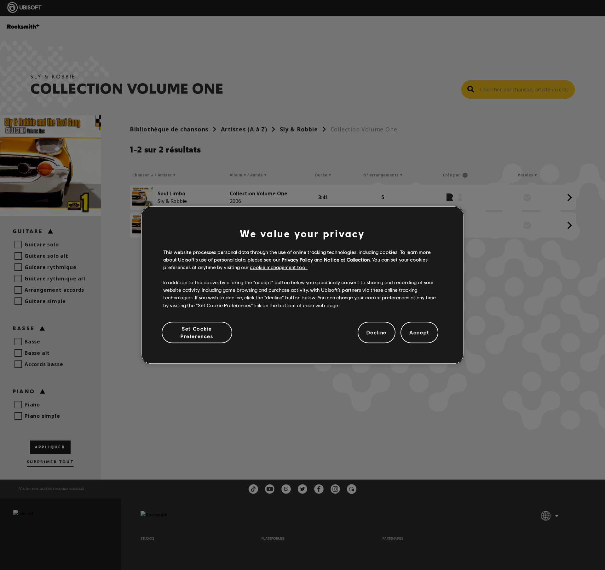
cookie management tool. (279, 267)
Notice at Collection (347, 259)
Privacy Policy (297, 259)
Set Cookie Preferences (197, 332)
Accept (419, 332)
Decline (376, 332)
